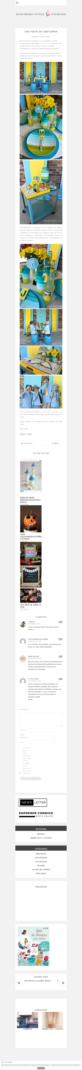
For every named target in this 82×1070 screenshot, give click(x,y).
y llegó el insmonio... (37, 981)
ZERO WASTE (41, 874)
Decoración (41, 862)
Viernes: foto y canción (52, 1029)
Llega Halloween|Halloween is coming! (31, 536)
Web (21, 742)
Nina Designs (33, 656)
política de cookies (50, 1066)
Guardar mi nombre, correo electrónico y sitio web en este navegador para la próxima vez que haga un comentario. (27, 760)
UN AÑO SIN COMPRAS (41, 870)
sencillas (43, 412)
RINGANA (41, 834)
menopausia (41, 854)
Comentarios (26, 443)
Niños (29, 434)
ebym (56, 443)
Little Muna (33, 679)
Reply (60, 622)
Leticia (39, 41)
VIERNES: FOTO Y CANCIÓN (41, 838)
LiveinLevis (27, 1029)
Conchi (31, 622)
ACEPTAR (41, 1068)
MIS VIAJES (41, 866)
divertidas (54, 412)
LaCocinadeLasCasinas (38, 639)
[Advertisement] (41, 904)
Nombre (23, 730)
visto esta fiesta (45, 43)
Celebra (23, 434)
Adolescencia (41, 858)
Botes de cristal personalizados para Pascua (30, 500)
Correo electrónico (24, 736)
